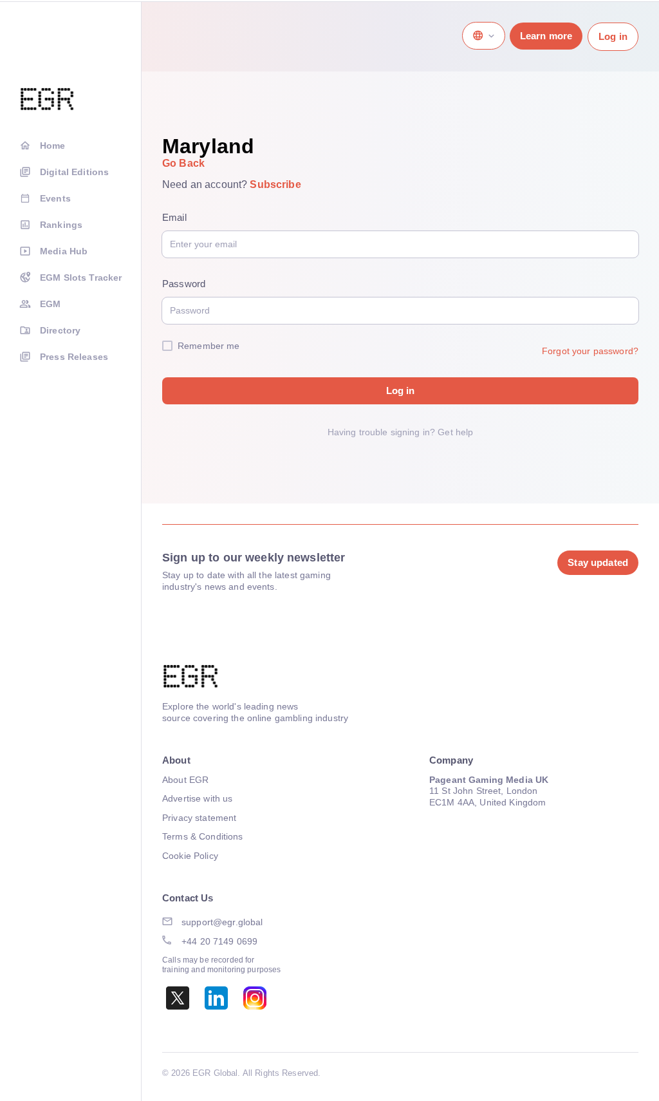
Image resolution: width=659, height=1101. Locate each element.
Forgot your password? (590, 351)
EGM (50, 304)
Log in (613, 36)
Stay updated (598, 562)
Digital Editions (74, 172)
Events (55, 198)
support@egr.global (222, 922)
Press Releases (74, 357)
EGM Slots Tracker (81, 277)
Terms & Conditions (202, 836)
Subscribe (275, 184)
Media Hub (64, 251)
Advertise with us (197, 798)
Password (183, 283)
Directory (60, 330)
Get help (455, 432)
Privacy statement (199, 818)
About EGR (185, 780)
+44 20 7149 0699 (219, 941)
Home (53, 145)
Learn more (546, 35)
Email (174, 217)
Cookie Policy (190, 856)
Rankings (61, 225)
